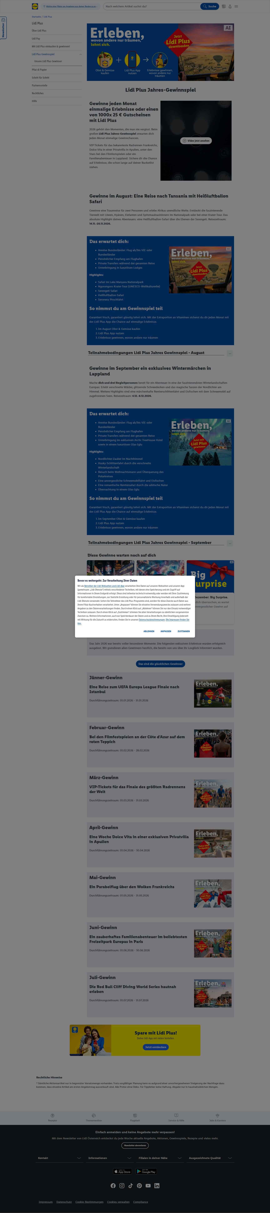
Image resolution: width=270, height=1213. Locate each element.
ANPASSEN (166, 631)
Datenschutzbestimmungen (152, 619)
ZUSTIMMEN (184, 631)
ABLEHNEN (149, 631)
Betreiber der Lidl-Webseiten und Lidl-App (104, 585)
